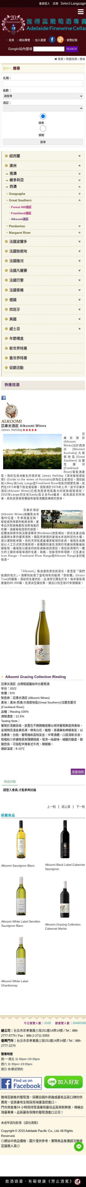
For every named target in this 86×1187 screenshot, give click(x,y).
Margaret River (20, 232)
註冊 (55, 3)
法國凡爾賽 (18, 271)
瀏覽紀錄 (72, 40)
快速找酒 (71, 59)
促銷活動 (16, 368)
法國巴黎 (16, 280)
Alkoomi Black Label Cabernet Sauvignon (65, 867)
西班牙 (14, 310)
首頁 (60, 59)
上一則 (51, 806)
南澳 (13, 174)
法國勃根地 (18, 251)
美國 (12, 319)
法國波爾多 (18, 242)
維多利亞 (17, 180)
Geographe (17, 194)
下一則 (80, 806)
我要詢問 (78, 771)
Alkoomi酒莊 (20, 219)
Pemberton (17, 226)
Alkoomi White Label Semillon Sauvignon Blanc (20, 923)
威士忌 (14, 329)
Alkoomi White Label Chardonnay (14, 983)
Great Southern (20, 200)
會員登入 (44, 3)
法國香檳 (16, 290)
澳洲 (82, 59)
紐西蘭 (14, 156)
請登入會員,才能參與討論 (19, 790)
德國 (12, 300)
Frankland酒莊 (21, 213)
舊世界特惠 (18, 358)
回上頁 (66, 806)
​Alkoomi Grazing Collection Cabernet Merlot (63, 926)
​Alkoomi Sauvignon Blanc (18, 865)
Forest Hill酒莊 (21, 207)
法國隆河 (16, 261)
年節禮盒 (16, 339)
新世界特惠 (18, 348)
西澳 (13, 187)
